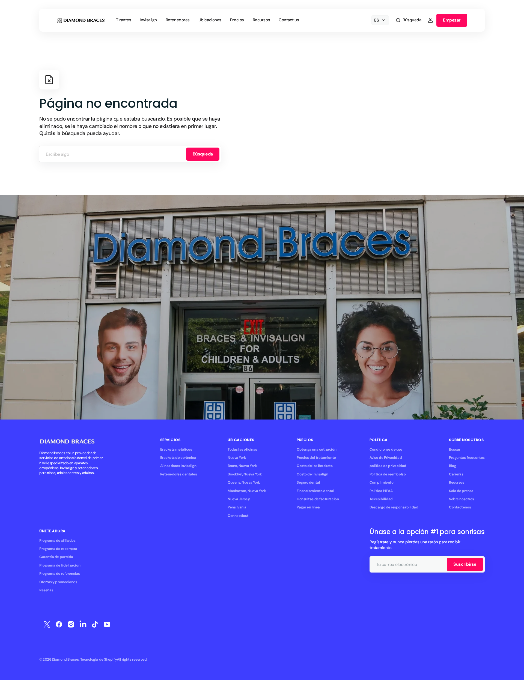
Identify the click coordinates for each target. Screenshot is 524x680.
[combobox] (130, 154)
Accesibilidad (381, 499)
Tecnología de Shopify (98, 659)
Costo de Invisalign (312, 474)
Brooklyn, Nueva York (245, 474)
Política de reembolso (388, 474)
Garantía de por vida (56, 557)
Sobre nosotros (461, 499)
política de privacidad (388, 465)
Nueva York (237, 457)
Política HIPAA (381, 491)
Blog (452, 465)
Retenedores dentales (178, 474)
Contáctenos (460, 507)
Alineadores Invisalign (178, 465)
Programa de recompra (58, 548)
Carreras (456, 474)
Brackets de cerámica (178, 457)
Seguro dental (308, 482)
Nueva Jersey (239, 499)
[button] (408, 20)
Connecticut (238, 515)
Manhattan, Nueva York (247, 491)
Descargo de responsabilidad (394, 507)
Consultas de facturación (318, 499)
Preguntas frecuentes (467, 457)
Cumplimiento (382, 482)
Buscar (454, 449)
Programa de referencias (59, 573)
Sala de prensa (461, 491)
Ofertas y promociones (58, 582)
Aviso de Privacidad (386, 457)
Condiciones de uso (386, 449)
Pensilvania (237, 507)
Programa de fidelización (59, 565)
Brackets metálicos (176, 449)
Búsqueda (203, 154)
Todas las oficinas (242, 449)
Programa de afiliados (57, 540)
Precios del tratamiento (316, 457)
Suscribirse (465, 564)
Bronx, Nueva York (242, 465)
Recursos (456, 482)
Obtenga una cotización (316, 449)
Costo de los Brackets (314, 465)
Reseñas (46, 590)
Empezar (452, 20)
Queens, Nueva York (244, 482)
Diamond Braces (65, 659)
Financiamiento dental (315, 491)
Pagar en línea (308, 507)
